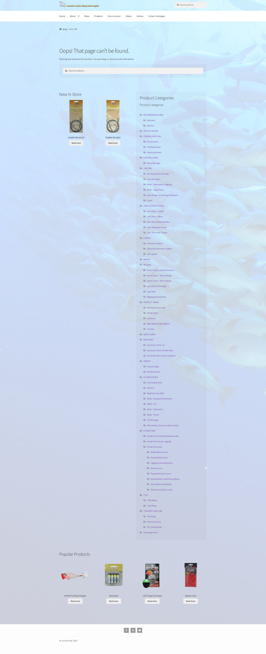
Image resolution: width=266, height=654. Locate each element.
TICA (145, 495)
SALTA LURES (149, 334)
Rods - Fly (151, 403)
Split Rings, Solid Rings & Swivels (162, 195)
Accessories (152, 141)
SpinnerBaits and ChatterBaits (165, 479)
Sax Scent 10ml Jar (156, 345)
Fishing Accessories (156, 307)
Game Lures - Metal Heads (159, 275)
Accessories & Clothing (158, 173)
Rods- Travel (153, 414)
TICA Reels (152, 500)
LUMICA (147, 238)
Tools (149, 200)
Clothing (151, 516)
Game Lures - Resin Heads (159, 280)
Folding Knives (154, 147)
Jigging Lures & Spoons (162, 462)
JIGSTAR (147, 168)
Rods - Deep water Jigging (159, 184)
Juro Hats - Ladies (155, 211)
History (150, 387)
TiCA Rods (152, 505)
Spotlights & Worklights (158, 323)
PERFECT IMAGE (151, 302)
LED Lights (152, 254)
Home (62, 16)
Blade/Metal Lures (159, 452)
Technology (152, 420)
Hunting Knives (154, 152)
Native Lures (156, 468)
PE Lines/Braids (154, 527)
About (73, 16)
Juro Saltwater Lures (157, 227)
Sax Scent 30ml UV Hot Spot (160, 350)
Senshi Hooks (153, 371)
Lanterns (151, 318)
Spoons (150, 125)
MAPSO (146, 259)
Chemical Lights (154, 243)
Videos (129, 16)
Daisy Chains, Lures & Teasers (160, 270)
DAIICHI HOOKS (150, 130)
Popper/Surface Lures (161, 473)
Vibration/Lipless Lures (161, 489)
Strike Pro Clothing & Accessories (163, 436)
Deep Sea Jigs (153, 163)
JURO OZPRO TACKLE (153, 205)
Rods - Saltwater (155, 409)
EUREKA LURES (150, 157)
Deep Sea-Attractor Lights (159, 248)
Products (98, 16)
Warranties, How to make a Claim (163, 425)
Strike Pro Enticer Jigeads (159, 441)
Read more (76, 143)
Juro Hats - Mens (155, 216)
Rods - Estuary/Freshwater (159, 398)
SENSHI (147, 361)
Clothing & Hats (154, 382)
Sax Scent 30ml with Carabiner (161, 355)
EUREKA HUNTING (152, 136)
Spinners (151, 120)
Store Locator (114, 16)
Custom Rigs (153, 366)
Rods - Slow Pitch (155, 189)
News (86, 16)
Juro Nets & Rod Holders (158, 221)
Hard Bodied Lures (159, 457)
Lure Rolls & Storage (156, 286)
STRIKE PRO (149, 430)
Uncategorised (150, 532)
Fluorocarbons (154, 521)
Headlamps (152, 312)
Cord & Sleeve (153, 179)
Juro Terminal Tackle (157, 232)
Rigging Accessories (156, 296)
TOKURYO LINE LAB (152, 511)
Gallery (140, 16)
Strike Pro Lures (154, 446)
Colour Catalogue (156, 16)
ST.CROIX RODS (150, 377)
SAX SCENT (148, 339)
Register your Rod (155, 393)
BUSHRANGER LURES (153, 114)
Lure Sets (151, 291)
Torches (151, 329)
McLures (147, 264)
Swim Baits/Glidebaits (161, 484)
